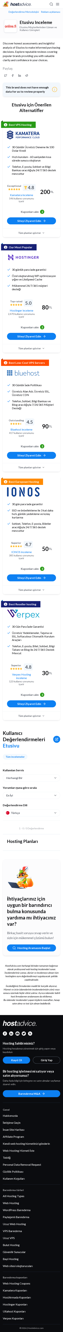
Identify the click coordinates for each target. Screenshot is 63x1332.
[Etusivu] (10, 26)
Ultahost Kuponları (14, 1311)
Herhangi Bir (14, 777)
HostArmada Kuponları (17, 1297)
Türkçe (15, 812)
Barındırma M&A (29, 1093)
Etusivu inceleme (36, 22)
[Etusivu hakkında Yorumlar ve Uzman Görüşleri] (5, 75)
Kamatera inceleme (21, 195)
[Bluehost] (23, 373)
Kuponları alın (32, 211)
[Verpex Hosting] (23, 614)
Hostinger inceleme (21, 310)
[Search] (51, 4)
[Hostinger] (23, 257)
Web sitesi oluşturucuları (18, 1266)
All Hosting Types (13, 1196)
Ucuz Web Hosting (14, 1224)
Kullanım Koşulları (14, 1178)
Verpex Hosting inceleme (21, 676)
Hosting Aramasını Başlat (33, 948)
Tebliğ (6, 1157)
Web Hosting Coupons (16, 1283)
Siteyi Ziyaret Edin (29, 220)
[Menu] (57, 4)
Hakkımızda (10, 1115)
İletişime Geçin (11, 1122)
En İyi (9, 795)
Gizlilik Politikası (13, 1171)
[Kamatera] (23, 135)
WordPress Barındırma (16, 1210)
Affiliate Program (13, 1136)
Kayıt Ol (16, 1060)
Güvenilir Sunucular (14, 1252)
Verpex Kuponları (13, 1318)
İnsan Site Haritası (13, 1129)
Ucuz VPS (9, 1238)
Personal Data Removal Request (22, 1164)
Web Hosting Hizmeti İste (18, 1150)
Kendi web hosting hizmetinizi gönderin (26, 1143)
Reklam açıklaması (50, 11)
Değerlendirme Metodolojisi (24, 11)
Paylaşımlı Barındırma (16, 1217)
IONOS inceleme (21, 552)
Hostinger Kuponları (15, 1304)
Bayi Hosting (11, 1259)
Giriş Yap (46, 1060)
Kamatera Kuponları (15, 1290)
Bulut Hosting (11, 1245)
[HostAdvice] (17, 4)
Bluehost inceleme (21, 429)
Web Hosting (11, 1203)
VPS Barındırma (12, 1231)
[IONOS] (23, 492)
